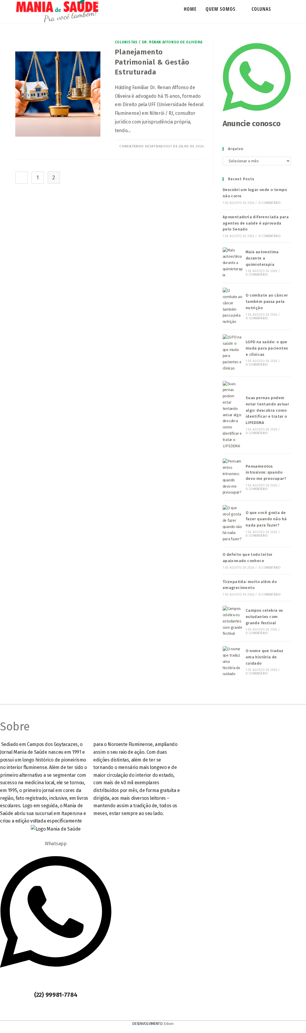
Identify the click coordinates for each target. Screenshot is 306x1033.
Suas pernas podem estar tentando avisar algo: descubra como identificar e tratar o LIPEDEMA (267, 410)
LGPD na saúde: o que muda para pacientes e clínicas (267, 348)
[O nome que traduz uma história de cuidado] (233, 661)
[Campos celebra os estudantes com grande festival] (233, 621)
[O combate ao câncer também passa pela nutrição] (233, 306)
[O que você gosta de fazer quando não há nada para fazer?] (233, 523)
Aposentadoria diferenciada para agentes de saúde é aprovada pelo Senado (256, 223)
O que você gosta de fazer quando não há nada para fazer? (266, 518)
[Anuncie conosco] (257, 114)
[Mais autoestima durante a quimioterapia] (233, 262)
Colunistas (126, 42)
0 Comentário (269, 203)
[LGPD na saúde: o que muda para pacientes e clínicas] (233, 353)
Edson (169, 1024)
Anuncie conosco (252, 123)
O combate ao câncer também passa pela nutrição (267, 301)
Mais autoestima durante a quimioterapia (262, 258)
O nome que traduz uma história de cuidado (265, 657)
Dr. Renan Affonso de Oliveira (172, 42)
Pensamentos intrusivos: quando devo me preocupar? (266, 472)
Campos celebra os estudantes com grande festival (264, 616)
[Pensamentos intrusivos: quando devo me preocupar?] (233, 477)
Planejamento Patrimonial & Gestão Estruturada (152, 62)
